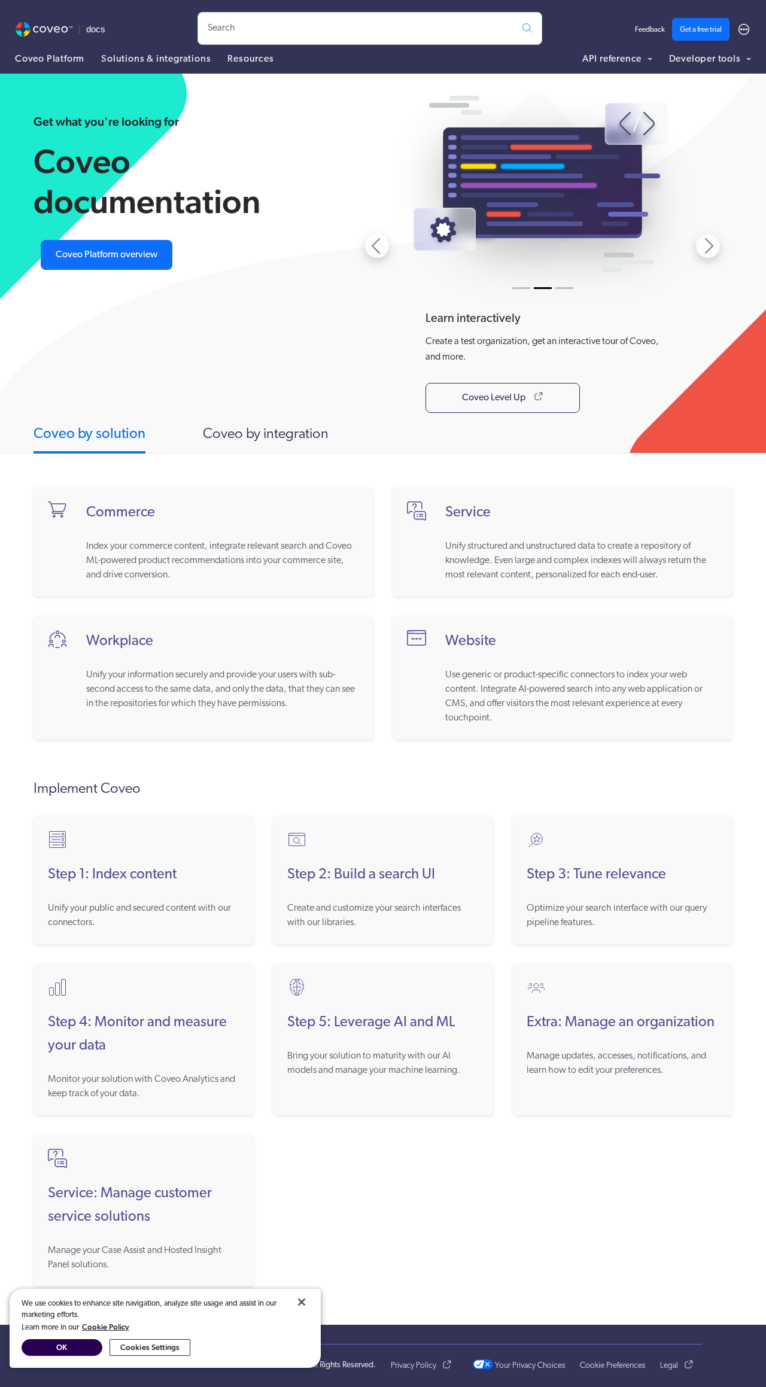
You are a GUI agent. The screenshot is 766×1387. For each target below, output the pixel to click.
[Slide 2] (543, 288)
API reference (613, 59)
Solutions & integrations (156, 59)
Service (468, 513)
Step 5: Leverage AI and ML (371, 1022)
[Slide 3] (564, 288)
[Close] (301, 1302)
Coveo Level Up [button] (493, 398)
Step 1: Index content (112, 875)
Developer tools (706, 59)
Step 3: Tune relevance (596, 875)
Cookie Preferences (612, 1365)
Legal (669, 1365)
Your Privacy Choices (529, 1365)
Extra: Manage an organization (621, 1022)
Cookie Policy (105, 1326)
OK (61, 1347)
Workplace (119, 641)
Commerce (120, 513)
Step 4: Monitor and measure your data (137, 1034)
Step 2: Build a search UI (361, 875)
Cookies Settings (150, 1347)
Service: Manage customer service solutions (130, 1205)
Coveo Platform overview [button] (106, 255)
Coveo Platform (49, 59)
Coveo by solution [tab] (89, 434)
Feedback (650, 30)
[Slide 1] (521, 288)
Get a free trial (701, 30)
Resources (250, 59)
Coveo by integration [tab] (266, 434)
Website (470, 641)
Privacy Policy (413, 1365)
